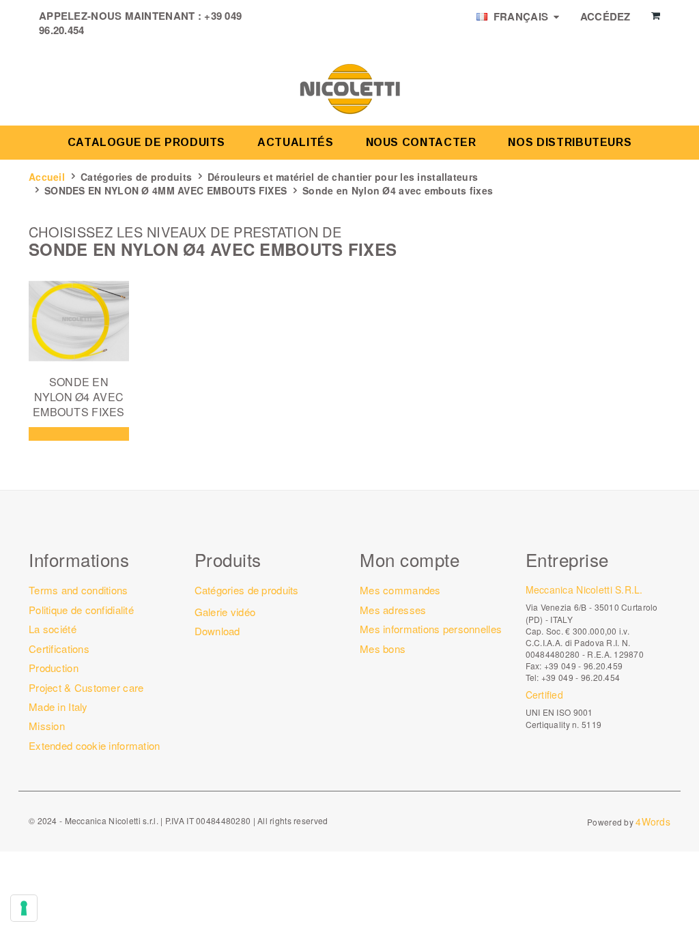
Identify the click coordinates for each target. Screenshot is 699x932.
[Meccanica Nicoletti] (349, 88)
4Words (653, 821)
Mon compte (409, 559)
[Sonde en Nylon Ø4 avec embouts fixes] (79, 321)
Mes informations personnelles (431, 629)
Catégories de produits (136, 177)
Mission (47, 725)
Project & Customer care (86, 687)
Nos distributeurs (569, 142)
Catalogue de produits (146, 142)
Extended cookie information (94, 745)
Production (54, 667)
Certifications (59, 648)
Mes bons (382, 648)
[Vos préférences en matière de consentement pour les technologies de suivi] (24, 908)
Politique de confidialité (81, 609)
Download (217, 631)
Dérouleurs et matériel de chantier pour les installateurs (343, 177)
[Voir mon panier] (655, 16)
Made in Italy (58, 706)
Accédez (605, 16)
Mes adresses (393, 609)
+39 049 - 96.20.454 (580, 677)
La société (52, 629)
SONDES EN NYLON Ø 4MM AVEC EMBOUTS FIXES (165, 190)
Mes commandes (400, 590)
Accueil (47, 177)
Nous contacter (421, 142)
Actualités (295, 142)
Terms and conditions (78, 590)
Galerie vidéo (225, 612)
